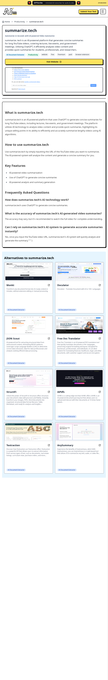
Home (7, 21)
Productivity (19, 21)
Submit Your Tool (88, 11)
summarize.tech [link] (36, 21)
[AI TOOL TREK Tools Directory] (10, 11)
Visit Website (52, 61)
